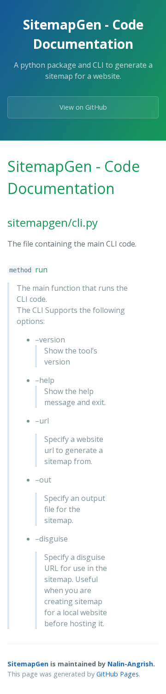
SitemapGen (27, 663)
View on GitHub (83, 107)
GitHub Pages (117, 674)
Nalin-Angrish (130, 663)
